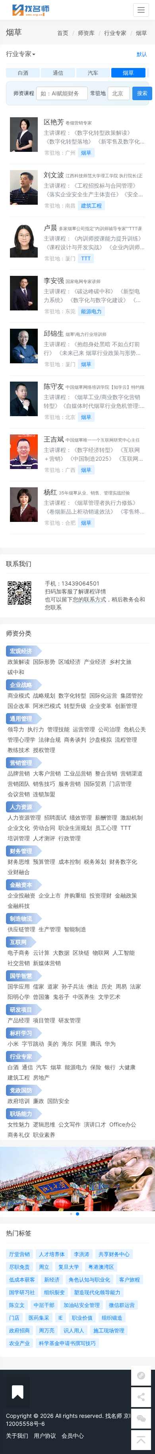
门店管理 (120, 783)
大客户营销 (47, 773)
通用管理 (21, 718)
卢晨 (50, 228)
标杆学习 (21, 1032)
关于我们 (17, 1435)
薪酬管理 (106, 817)
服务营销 (69, 783)
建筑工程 (91, 205)
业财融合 (19, 872)
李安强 (54, 281)
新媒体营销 (47, 963)
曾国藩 (41, 996)
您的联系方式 (89, 599)
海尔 (67, 1043)
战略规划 (44, 695)
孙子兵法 (73, 986)
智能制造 (75, 929)
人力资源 (21, 806)
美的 (52, 1043)
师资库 (86, 32)
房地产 (41, 1077)
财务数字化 (123, 861)
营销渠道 (131, 773)
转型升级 (75, 705)
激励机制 (131, 817)
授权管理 (44, 749)
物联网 (101, 952)
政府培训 (19, 1100)
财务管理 (21, 850)
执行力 (35, 729)
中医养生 (84, 996)
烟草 (141, 32)
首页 (62, 32)
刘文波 (54, 175)
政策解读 (19, 661)
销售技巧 (44, 783)
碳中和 (16, 672)
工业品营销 (78, 773)
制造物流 (21, 918)
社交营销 (19, 963)
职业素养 (44, 1134)
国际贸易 (95, 783)
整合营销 (106, 773)
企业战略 (21, 684)
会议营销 (19, 794)
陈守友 (54, 386)
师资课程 (24, 93)
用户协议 (45, 1435)
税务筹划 (95, 861)
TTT (86, 258)
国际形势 (44, 661)
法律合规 (50, 739)
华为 (110, 1043)
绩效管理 (81, 817)
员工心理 (106, 827)
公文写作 (69, 1124)
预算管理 (44, 861)
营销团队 (19, 783)
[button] (71, 1214)
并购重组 (75, 895)
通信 (27, 1067)
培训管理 (19, 838)
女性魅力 (19, 1124)
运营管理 (84, 729)
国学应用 (19, 986)
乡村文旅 (120, 661)
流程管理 (126, 739)
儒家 (38, 986)
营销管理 (21, 762)
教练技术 (19, 749)
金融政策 (126, 895)
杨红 (50, 492)
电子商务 (19, 952)
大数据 (61, 952)
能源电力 (91, 311)
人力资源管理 (24, 817)
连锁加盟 (44, 794)
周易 (121, 986)
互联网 (18, 941)
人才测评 (44, 838)
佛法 (92, 986)
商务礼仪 (19, 1134)
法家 (135, 986)
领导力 (16, 729)
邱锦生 (54, 333)
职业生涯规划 (75, 827)
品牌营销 (19, 773)
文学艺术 (109, 996)
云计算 (41, 952)
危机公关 (135, 729)
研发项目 (21, 1009)
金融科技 (19, 905)
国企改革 (19, 705)
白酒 (13, 1067)
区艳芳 (54, 122)
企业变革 (100, 705)
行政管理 (69, 838)
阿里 (81, 1043)
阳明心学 (19, 996)
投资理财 (100, 895)
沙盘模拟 (100, 739)
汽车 (41, 1067)
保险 (95, 1067)
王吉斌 (54, 439)
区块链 (81, 952)
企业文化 (19, 827)
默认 (142, 54)
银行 (110, 1067)
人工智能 (123, 952)
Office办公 (122, 1124)
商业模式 (19, 695)
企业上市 (50, 895)
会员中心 (73, 1435)
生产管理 (50, 929)
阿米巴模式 (47, 705)
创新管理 (126, 705)
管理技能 (58, 729)
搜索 (142, 93)
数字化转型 (72, 695)
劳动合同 (44, 827)
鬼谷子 (61, 996)
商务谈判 (75, 739)
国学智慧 (21, 975)
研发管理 (69, 1020)
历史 (106, 986)
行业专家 (115, 32)
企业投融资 (21, 895)
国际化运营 (103, 695)
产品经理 (19, 1020)
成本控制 (69, 861)
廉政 (38, 1100)
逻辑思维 (44, 1124)
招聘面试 (55, 817)
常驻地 (98, 93)
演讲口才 (95, 1124)
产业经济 (95, 661)
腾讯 (95, 1043)
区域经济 (69, 661)
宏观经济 (21, 651)
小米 (13, 1043)
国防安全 (58, 1100)
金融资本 (21, 884)
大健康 (127, 1067)
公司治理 (109, 729)
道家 (52, 986)
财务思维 (19, 861)
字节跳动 (33, 1043)
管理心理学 (21, 739)
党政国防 (21, 1090)
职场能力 (21, 1113)
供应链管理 (21, 929)
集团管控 (131, 695)
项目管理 (44, 1020)
